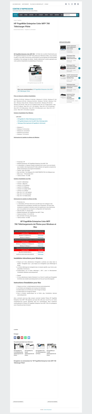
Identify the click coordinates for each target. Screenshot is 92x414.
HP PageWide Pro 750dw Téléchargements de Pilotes (29, 119)
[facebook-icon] (66, 4)
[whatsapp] (25, 337)
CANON (20, 14)
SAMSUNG (57, 14)
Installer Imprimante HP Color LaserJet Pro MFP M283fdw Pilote (72, 76)
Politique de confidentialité (36, 4)
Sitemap (46, 4)
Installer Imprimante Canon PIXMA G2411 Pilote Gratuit (71, 47)
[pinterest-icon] (78, 4)
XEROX (46, 14)
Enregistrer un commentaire (30, 29)
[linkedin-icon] (75, 4)
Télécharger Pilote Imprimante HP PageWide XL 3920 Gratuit (31, 123)
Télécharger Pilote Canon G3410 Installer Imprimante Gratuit (72, 67)
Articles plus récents (18, 401)
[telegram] (29, 337)
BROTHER (31, 14)
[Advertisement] (35, 42)
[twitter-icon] (69, 4)
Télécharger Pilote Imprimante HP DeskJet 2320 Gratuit (72, 86)
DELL (62, 14)
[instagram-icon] (72, 4)
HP (36, 14)
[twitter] (18, 337)
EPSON (26, 14)
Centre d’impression (23, 9)
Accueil (15, 14)
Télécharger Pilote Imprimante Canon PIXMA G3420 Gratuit (71, 57)
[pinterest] (22, 337)
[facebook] (15, 337)
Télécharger (40, 235)
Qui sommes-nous (17, 4)
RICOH (51, 14)
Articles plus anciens (52, 401)
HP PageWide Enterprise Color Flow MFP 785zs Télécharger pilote (32, 121)
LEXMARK (41, 14)
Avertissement (25, 4)
